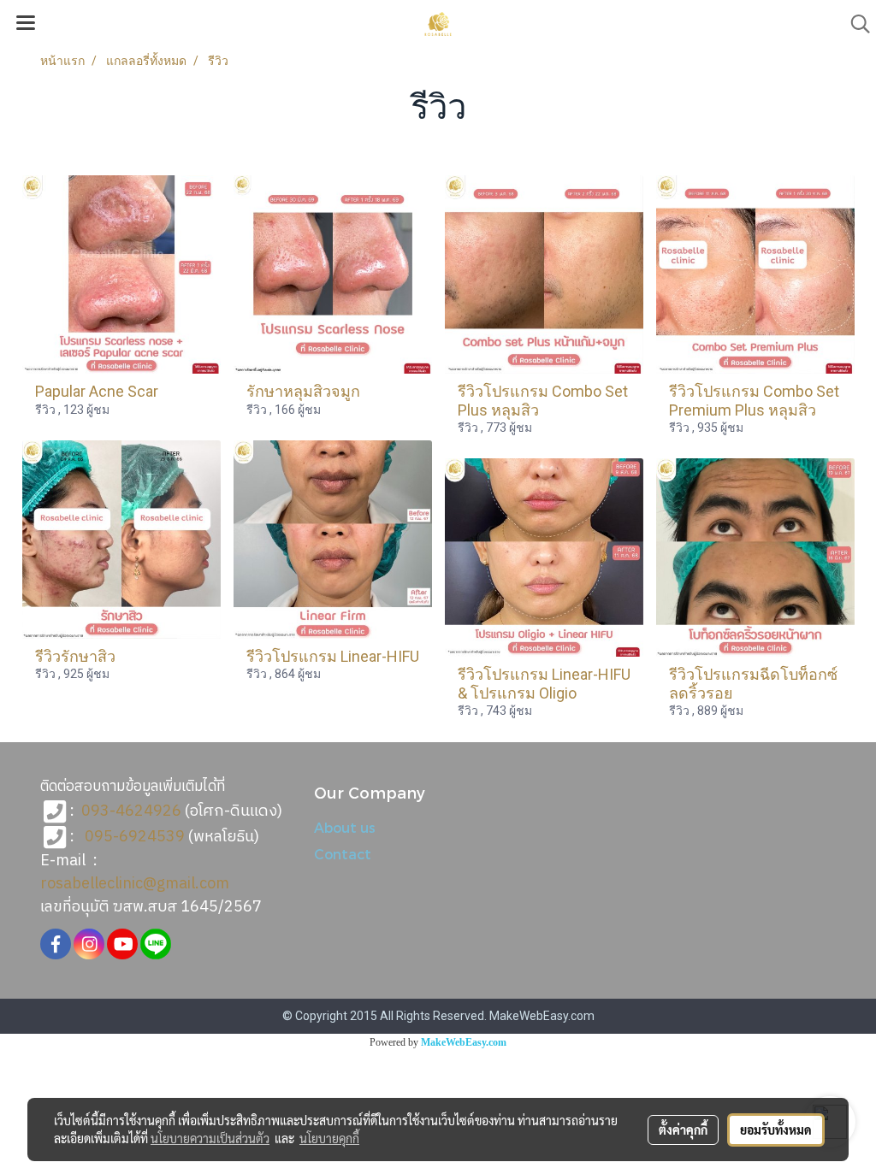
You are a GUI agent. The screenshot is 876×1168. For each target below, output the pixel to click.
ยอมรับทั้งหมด (776, 1129)
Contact (342, 854)
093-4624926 (131, 811)
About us (345, 827)
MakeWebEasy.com (463, 1042)
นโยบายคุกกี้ (329, 1138)
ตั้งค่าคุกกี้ (683, 1129)
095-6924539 (135, 837)
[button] (855, 24)
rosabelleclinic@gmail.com (134, 884)
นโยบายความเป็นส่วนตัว (210, 1138)
